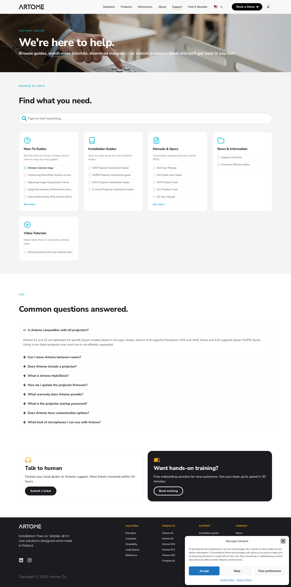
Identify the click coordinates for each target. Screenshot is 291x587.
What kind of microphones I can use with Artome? (64, 422)
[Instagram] (29, 560)
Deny (237, 571)
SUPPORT (204, 525)
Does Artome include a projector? (52, 366)
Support (177, 7)
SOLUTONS (132, 525)
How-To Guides (35, 149)
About (162, 7)
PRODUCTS (168, 525)
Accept (204, 571)
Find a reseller (197, 7)
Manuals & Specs (165, 149)
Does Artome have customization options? (58, 413)
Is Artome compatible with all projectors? (58, 330)
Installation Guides (102, 149)
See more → (31, 204)
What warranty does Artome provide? (55, 394)
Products (126, 7)
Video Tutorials (35, 233)
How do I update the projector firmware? (57, 385)
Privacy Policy (244, 579)
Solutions (109, 7)
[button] (283, 541)
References (145, 7)
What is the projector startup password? (57, 403)
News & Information (232, 149)
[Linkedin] (21, 560)
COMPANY (241, 525)
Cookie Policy (227, 579)
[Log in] (268, 7)
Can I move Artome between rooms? (54, 357)
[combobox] (145, 118)
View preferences (269, 571)
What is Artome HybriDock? (48, 376)
